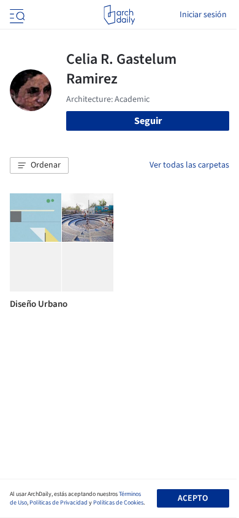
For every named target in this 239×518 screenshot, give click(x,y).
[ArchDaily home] (119, 15)
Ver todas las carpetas (189, 165)
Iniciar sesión (203, 14)
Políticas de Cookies (118, 502)
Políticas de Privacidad (58, 502)
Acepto (193, 498)
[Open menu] (16, 14)
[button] (39, 165)
